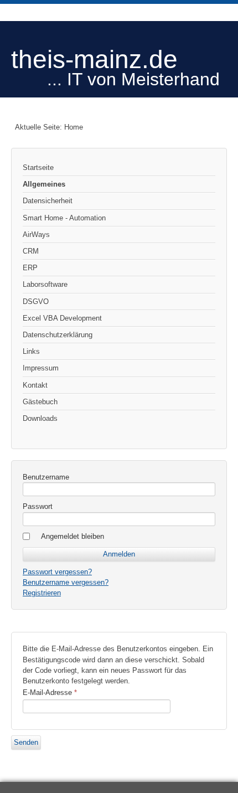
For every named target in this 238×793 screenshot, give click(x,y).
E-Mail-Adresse (50, 692)
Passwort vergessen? (57, 572)
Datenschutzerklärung (57, 335)
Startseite (38, 167)
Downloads (40, 418)
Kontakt (35, 385)
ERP (30, 268)
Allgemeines (44, 184)
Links (31, 351)
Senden (26, 742)
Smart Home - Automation (64, 218)
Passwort (38, 506)
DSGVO (36, 301)
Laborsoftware (45, 284)
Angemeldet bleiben (72, 536)
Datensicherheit (48, 201)
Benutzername (46, 477)
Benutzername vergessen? (65, 582)
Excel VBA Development (62, 318)
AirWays (36, 234)
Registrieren (42, 593)
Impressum (41, 368)
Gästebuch (40, 402)
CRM (31, 251)
